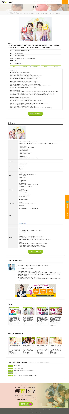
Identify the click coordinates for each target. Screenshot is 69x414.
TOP (6, 12)
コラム (56, 1)
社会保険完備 (25, 375)
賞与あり (15, 375)
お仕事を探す (36, 1)
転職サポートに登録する (25, 404)
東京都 (14, 12)
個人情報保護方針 (23, 409)
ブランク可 (35, 375)
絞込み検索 (10, 12)
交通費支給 (20, 375)
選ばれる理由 (41, 1)
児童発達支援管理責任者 (18, 368)
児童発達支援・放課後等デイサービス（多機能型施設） (24, 370)
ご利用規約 (29, 409)
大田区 (17, 12)
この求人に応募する (35, 113)
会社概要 (59, 1)
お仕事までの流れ (46, 1)
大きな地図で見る (22, 223)
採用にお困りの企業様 (46, 409)
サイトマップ (35, 409)
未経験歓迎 (30, 375)
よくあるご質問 (52, 1)
